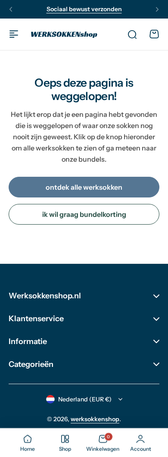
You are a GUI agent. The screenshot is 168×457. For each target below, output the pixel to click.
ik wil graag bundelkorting (84, 214)
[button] (10, 9)
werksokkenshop (95, 419)
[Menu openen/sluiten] (13, 34)
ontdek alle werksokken (84, 187)
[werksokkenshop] (64, 34)
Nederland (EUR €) (85, 399)
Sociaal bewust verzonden (84, 9)
